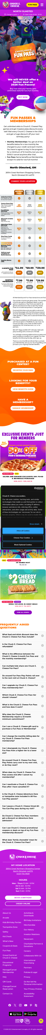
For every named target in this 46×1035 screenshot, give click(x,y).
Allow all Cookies (23, 531)
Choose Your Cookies (22, 538)
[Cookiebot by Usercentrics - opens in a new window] (34, 488)
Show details (34, 524)
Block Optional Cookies (23, 545)
